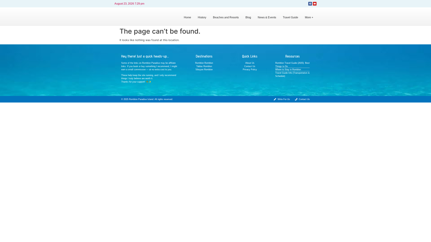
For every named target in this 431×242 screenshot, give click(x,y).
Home (187, 17)
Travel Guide (290, 17)
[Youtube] (315, 4)
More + (309, 17)
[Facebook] (310, 4)
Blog (248, 17)
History (202, 17)
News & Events (267, 17)
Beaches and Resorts (226, 17)
